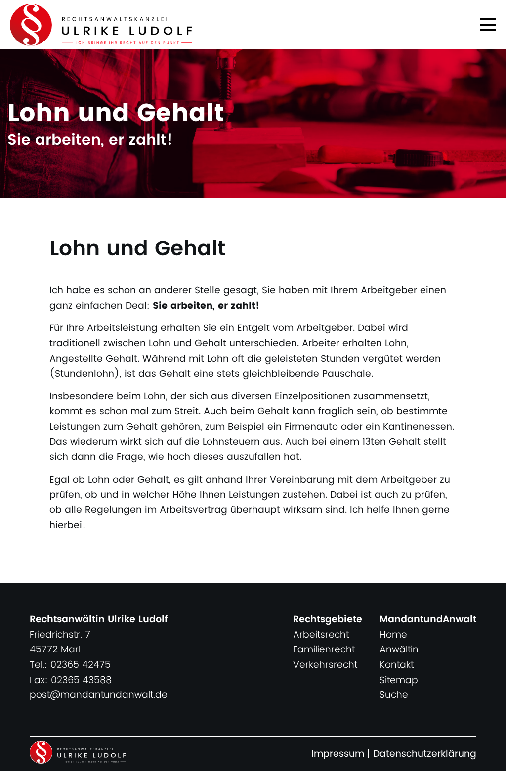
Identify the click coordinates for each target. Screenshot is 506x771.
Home (393, 635)
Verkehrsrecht (325, 665)
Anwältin (399, 649)
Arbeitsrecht (321, 635)
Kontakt (397, 665)
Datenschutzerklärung (424, 754)
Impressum (337, 754)
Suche (394, 695)
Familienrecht (324, 649)
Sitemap (399, 680)
